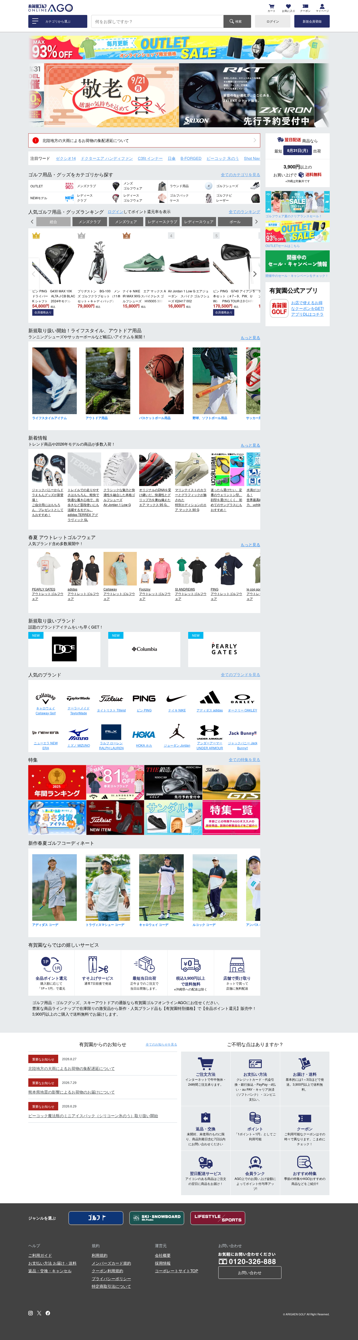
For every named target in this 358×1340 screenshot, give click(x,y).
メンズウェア (126, 221)
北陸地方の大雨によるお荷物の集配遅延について (85, 140)
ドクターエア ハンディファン (107, 158)
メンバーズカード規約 (111, 1263)
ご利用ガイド (40, 1255)
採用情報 (163, 1263)
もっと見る (250, 337)
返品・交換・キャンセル (50, 1270)
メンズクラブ (90, 221)
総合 (53, 221)
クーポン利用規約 (107, 1270)
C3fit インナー (150, 158)
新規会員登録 (312, 21)
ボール (235, 221)
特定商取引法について (111, 1286)
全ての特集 (244, 759)
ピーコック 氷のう (223, 158)
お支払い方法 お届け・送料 (52, 1263)
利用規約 (99, 1255)
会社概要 (163, 1255)
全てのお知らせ (161, 1044)
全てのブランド (240, 674)
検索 (238, 21)
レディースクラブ (162, 221)
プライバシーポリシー (111, 1278)
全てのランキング (244, 211)
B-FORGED (191, 158)
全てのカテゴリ (240, 174)
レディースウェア (199, 221)
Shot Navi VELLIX (259, 158)
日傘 (172, 158)
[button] (36, 95)
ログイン (273, 21)
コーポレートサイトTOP (176, 1270)
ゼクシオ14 (66, 158)
